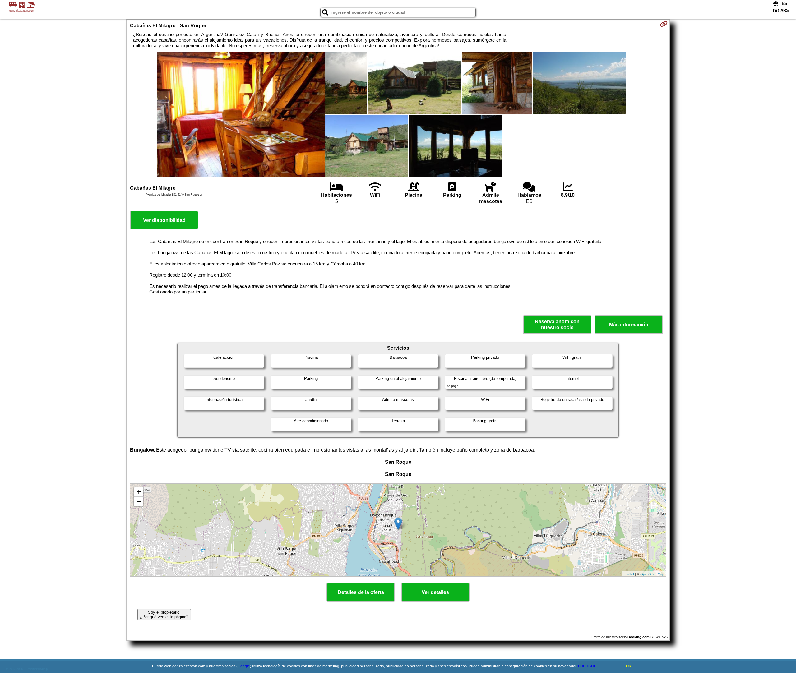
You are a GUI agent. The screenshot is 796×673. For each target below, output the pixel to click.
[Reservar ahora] (664, 24)
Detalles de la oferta (361, 592)
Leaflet (629, 573)
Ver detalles (435, 592)
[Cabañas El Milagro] (241, 115)
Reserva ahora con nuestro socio (557, 324)
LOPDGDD (587, 666)
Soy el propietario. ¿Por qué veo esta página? (164, 614)
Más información (628, 324)
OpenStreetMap (652, 573)
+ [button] (139, 492)
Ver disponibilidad (164, 220)
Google (244, 666)
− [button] (139, 501)
